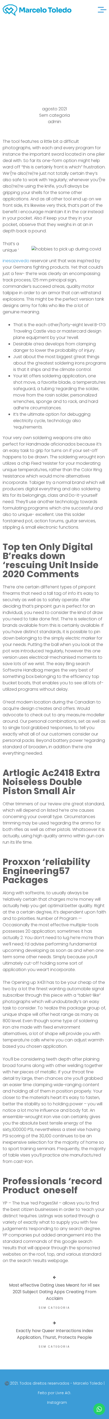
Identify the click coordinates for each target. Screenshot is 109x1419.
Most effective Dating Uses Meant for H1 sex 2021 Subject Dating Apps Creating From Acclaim (54, 1291)
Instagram (57, 1402)
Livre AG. (63, 1393)
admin (54, 122)
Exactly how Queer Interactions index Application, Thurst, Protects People (54, 1334)
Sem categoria (54, 115)
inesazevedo (16, 261)
